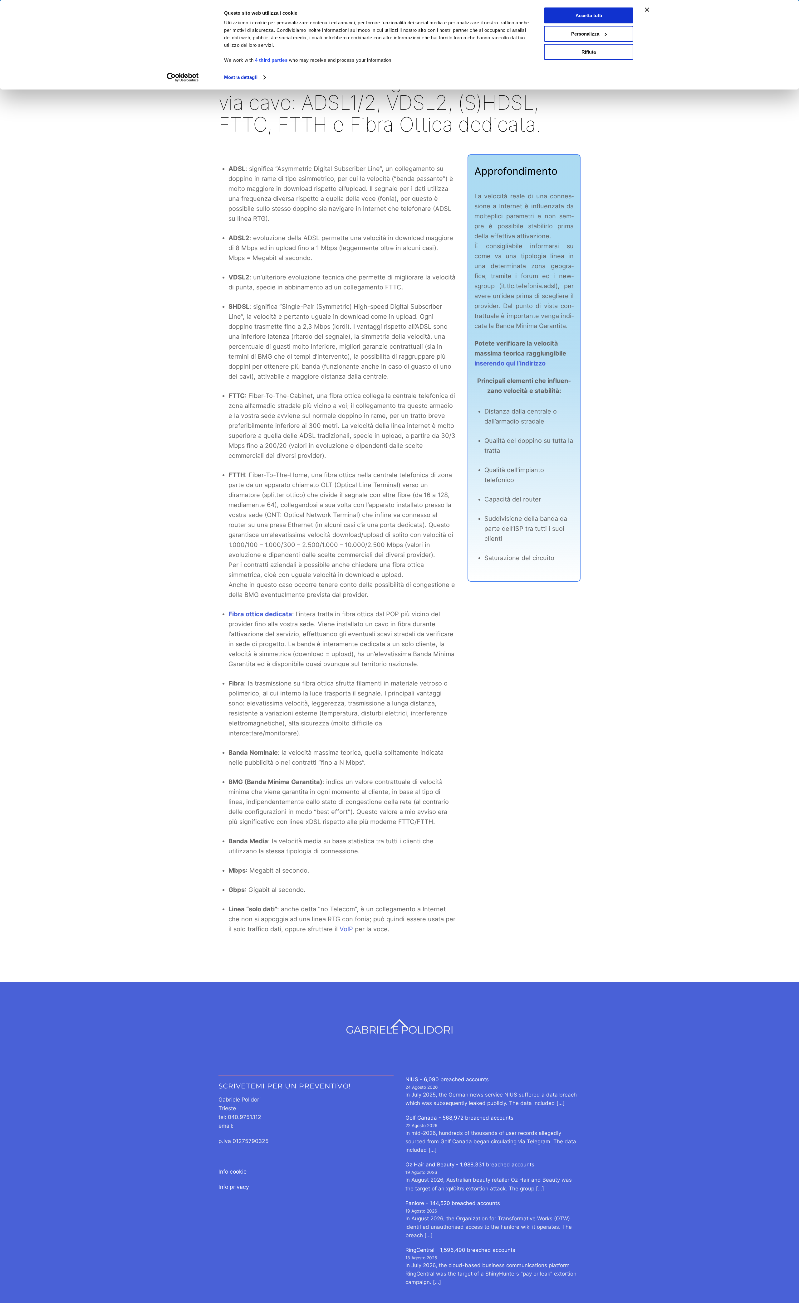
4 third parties (271, 60)
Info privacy (233, 1187)
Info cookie (232, 1171)
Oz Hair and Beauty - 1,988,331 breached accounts (469, 1164)
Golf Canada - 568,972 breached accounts (459, 1118)
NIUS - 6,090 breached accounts (447, 1079)
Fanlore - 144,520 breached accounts (452, 1203)
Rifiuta (588, 52)
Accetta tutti (589, 15)
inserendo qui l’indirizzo (510, 363)
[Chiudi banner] (647, 9)
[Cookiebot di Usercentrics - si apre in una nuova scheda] (182, 77)
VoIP (346, 929)
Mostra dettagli (240, 77)
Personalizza (585, 33)
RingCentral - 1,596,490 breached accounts (460, 1250)
